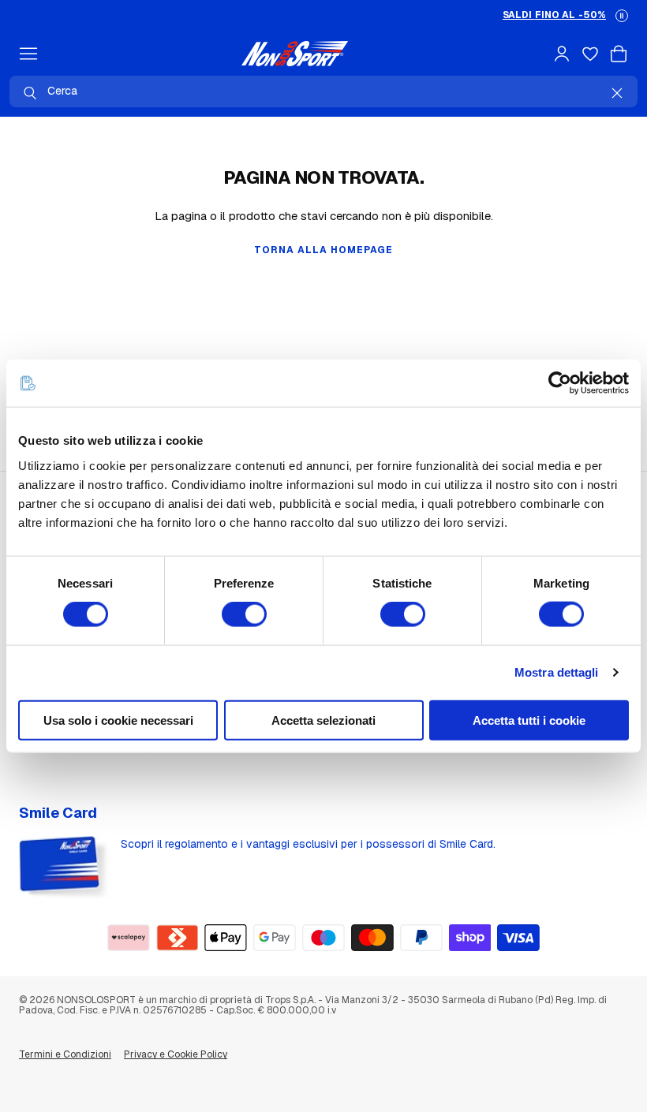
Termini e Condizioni (65, 1054)
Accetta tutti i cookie (529, 719)
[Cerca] (30, 93)
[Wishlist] (590, 53)
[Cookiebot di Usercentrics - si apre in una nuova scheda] (560, 383)
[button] (621, 15)
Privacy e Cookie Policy (175, 1054)
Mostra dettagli (556, 672)
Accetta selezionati (323, 719)
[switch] (244, 614)
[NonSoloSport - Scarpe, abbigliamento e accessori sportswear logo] (294, 53)
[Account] (561, 53)
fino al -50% (554, 15)
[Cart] (618, 53)
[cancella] (617, 93)
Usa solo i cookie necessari (118, 719)
